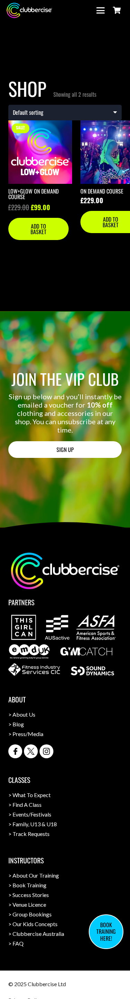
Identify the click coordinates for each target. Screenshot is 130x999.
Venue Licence (29, 904)
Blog (18, 724)
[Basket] (116, 10)
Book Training (29, 885)
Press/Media (27, 734)
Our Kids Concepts (35, 924)
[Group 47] (31, 751)
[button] (100, 10)
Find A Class (27, 804)
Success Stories (30, 894)
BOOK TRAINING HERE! (106, 931)
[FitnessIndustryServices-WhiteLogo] (34, 669)
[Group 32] (15, 751)
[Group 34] (46, 751)
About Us (23, 714)
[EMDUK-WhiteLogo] (29, 651)
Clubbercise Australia (38, 933)
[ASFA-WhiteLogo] (95, 627)
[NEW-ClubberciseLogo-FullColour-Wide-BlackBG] (29, 10)
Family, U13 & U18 (34, 824)
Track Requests (31, 833)
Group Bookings (32, 914)
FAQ (18, 943)
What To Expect (31, 795)
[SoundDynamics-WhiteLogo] (92, 671)
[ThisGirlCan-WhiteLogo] (23, 627)
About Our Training (35, 875)
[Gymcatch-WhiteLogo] (86, 651)
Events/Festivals (31, 814)
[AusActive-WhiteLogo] (57, 627)
